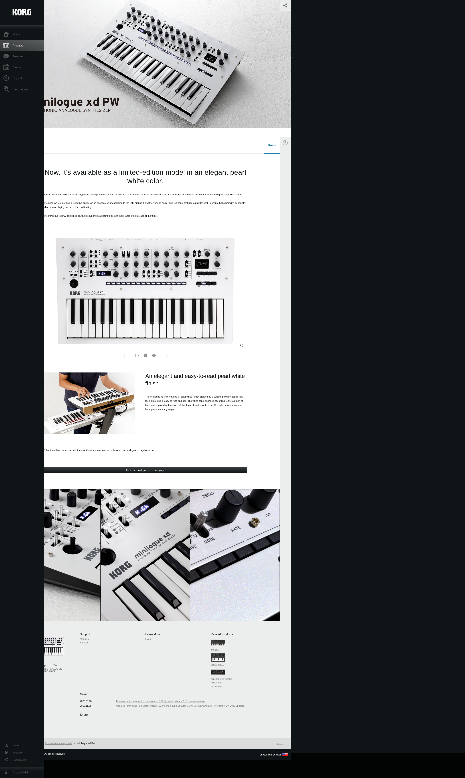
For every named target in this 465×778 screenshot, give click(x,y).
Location (18, 752)
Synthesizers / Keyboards (58, 743)
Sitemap (280, 744)
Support (17, 78)
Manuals (289, 197)
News (16, 745)
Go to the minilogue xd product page (145, 470)
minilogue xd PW (86, 743)
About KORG (21, 772)
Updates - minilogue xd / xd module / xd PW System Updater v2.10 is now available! (160, 701)
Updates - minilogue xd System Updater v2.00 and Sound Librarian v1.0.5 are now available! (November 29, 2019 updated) (180, 705)
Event (288, 217)
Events (17, 67)
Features (18, 56)
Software (289, 200)
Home (16, 34)
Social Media (20, 759)
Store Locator (21, 89)
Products (18, 45)
